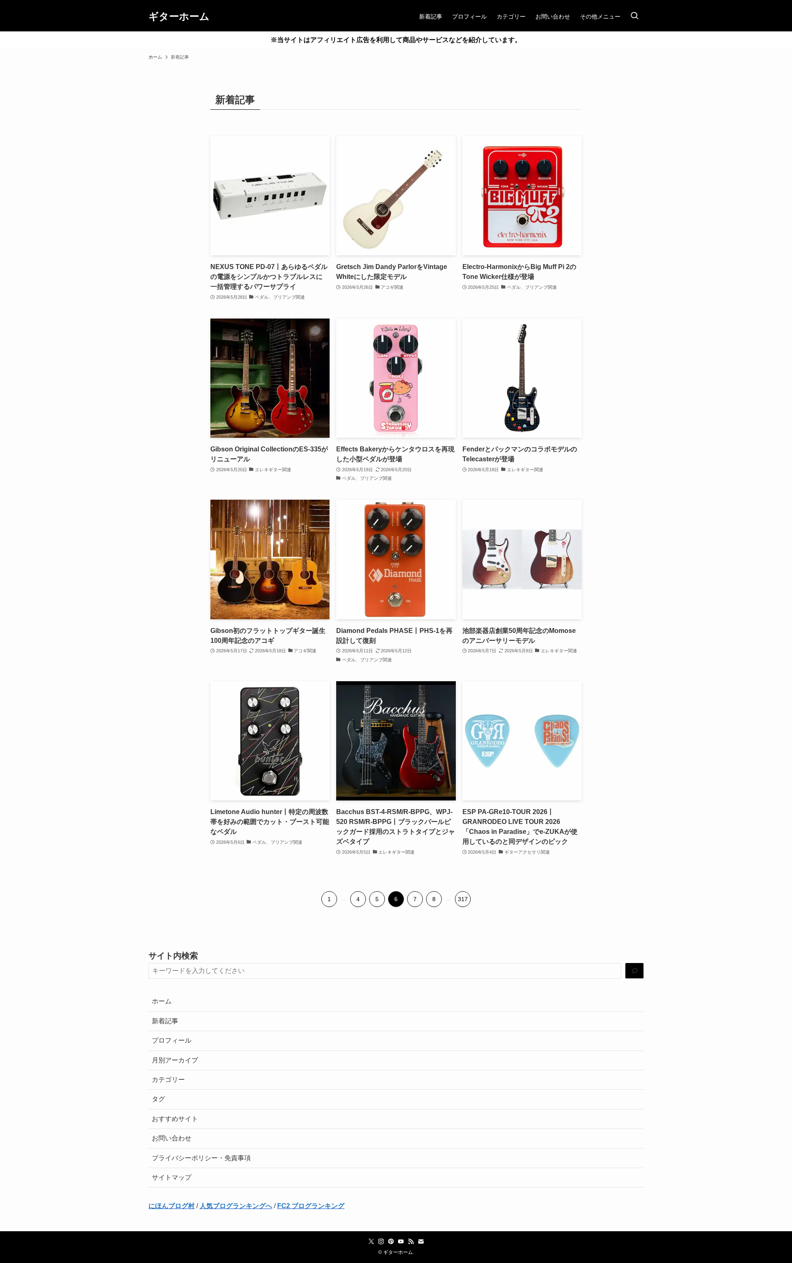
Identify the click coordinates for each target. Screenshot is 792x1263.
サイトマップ (171, 1177)
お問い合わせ (171, 1138)
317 (463, 899)
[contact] (420, 1241)
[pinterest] (391, 1241)
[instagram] (381, 1241)
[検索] (634, 971)
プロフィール (171, 1040)
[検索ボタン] (634, 16)
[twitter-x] (371, 1241)
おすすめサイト (175, 1118)
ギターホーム (179, 16)
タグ (158, 1098)
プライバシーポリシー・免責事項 (201, 1157)
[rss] (411, 1241)
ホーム (162, 1001)
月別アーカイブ (175, 1060)
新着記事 (165, 1021)
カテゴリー (168, 1079)
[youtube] (401, 1241)
